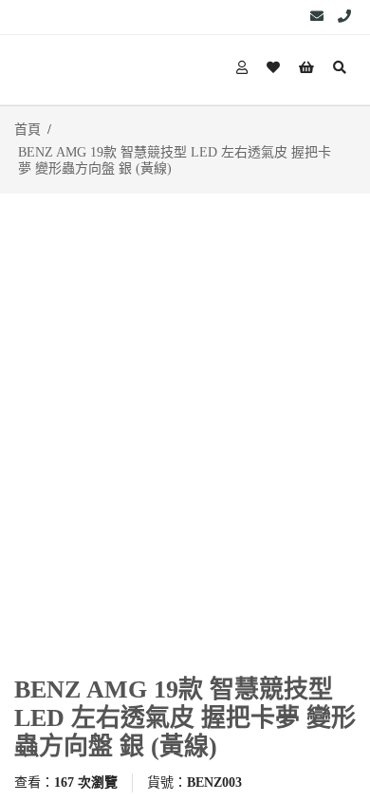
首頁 (27, 129)
